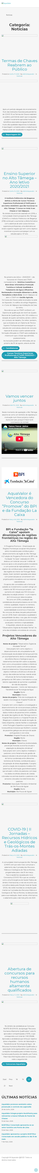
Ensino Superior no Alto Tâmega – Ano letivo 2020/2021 (19, 180)
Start (4, 1079)
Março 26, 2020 (14, 519)
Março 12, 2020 (15, 855)
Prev (11, 1079)
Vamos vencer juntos (19, 398)
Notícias (19, 76)
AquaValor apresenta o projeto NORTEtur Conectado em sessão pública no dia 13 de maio (19, 1136)
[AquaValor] (6, 3)
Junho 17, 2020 (15, 74)
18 (17, 1079)
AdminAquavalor (29, 74)
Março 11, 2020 (15, 995)
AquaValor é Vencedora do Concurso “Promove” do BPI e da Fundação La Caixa (19, 504)
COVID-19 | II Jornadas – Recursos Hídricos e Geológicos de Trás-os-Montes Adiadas (19, 840)
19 (23, 1079)
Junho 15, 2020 (15, 191)
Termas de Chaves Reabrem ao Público (19, 65)
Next (11, 1086)
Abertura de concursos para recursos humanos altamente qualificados (19, 979)
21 (4, 1086)
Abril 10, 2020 (14, 405)
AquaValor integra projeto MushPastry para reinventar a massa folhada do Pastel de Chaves (19, 1115)
